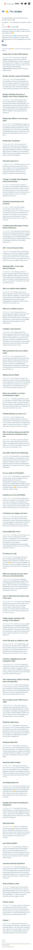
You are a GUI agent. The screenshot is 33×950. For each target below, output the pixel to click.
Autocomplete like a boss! (11, 531)
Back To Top (4, 941)
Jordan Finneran (11, 946)
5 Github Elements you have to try (14, 414)
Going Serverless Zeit (10, 742)
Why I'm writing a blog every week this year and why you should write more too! (16, 434)
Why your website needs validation (14, 288)
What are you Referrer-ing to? (13, 308)
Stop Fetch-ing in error (10, 161)
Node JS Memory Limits (11, 883)
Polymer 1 (6, 920)
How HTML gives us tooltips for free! (15, 640)
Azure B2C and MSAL (10, 843)
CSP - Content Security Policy (13, 248)
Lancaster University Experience (14, 863)
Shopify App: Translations (11, 141)
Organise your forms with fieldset (14, 495)
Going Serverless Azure (11, 722)
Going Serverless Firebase (11, 762)
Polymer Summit (8, 902)
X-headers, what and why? (12, 329)
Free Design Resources (10, 782)
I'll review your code (9, 553)
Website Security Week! (11, 375)
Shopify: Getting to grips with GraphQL (16, 76)
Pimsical (10, 18)
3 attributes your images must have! (15, 513)
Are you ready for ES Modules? (13, 473)
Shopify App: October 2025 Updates (15, 54)
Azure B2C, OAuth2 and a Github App (15, 453)
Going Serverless (8, 823)
